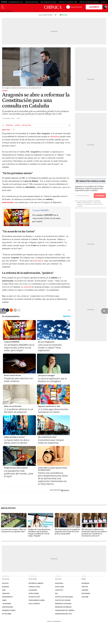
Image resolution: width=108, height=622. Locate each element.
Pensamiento (7, 597)
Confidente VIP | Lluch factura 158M (68, 2)
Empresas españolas (63, 607)
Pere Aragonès (26, 125)
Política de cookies (63, 600)
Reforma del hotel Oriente (31, 2)
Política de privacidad (64, 597)
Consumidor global (37, 600)
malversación (7, 202)
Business (5, 587)
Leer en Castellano (6, 11)
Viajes (4, 600)
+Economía (6, 604)
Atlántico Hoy (34, 597)
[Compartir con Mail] (15, 310)
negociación (38, 260)
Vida (3, 590)
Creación (5, 593)
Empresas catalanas (63, 604)
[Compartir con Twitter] (7, 310)
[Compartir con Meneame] (11, 310)
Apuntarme (99, 196)
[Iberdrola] (63, 14)
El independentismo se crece (15, 2)
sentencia (27, 286)
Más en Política (8, 508)
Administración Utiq (63, 614)
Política (4, 90)
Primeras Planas (8, 610)
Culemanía (33, 590)
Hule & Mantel (34, 604)
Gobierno (17, 125)
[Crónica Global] (54, 7)
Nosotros (59, 583)
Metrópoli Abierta (36, 583)
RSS (56, 593)
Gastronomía (7, 607)
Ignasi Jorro (6, 129)
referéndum (54, 136)
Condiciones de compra (64, 610)
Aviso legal (59, 587)
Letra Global (34, 593)
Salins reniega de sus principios (48, 2)
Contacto (59, 590)
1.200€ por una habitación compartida (89, 2)
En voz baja (6, 614)
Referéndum (9, 125)
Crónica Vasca (34, 587)
